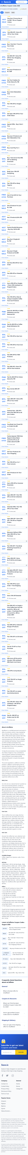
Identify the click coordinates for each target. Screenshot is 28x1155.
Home (18, 1084)
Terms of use (5, 1094)
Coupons (7, 12)
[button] (5, 928)
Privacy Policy (5, 1089)
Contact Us (4, 1084)
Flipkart (3, 1103)
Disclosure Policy (6, 1091)
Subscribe (21, 1052)
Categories (19, 1089)
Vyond (3, 1108)
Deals (13, 12)
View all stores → (6, 1111)
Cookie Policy (5, 1086)
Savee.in (4, 1064)
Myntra (3, 1106)
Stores (18, 1086)
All (2, 12)
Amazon (3, 1101)
